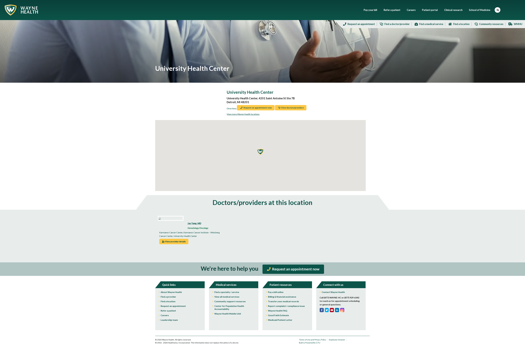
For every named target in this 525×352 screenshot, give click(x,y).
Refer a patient (392, 9)
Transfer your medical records (283, 301)
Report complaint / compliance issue (286, 306)
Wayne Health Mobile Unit (227, 313)
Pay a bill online (275, 292)
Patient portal (430, 9)
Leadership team (169, 320)
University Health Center (185, 236)
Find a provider (168, 296)
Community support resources (230, 301)
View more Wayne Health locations (243, 114)
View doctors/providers (292, 107)
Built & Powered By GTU (309, 342)
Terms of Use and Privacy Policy (312, 339)
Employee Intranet (337, 339)
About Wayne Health (171, 292)
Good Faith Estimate (278, 315)
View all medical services (226, 296)
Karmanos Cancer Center (171, 232)
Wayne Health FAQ (277, 310)
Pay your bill (370, 9)
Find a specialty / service (226, 292)
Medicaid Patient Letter (280, 320)
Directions (232, 108)
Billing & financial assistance (282, 296)
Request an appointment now (257, 107)
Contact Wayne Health (333, 292)
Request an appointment (173, 306)
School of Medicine (479, 9)
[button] (260, 152)
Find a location (168, 301)
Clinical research (453, 9)
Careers (411, 9)
